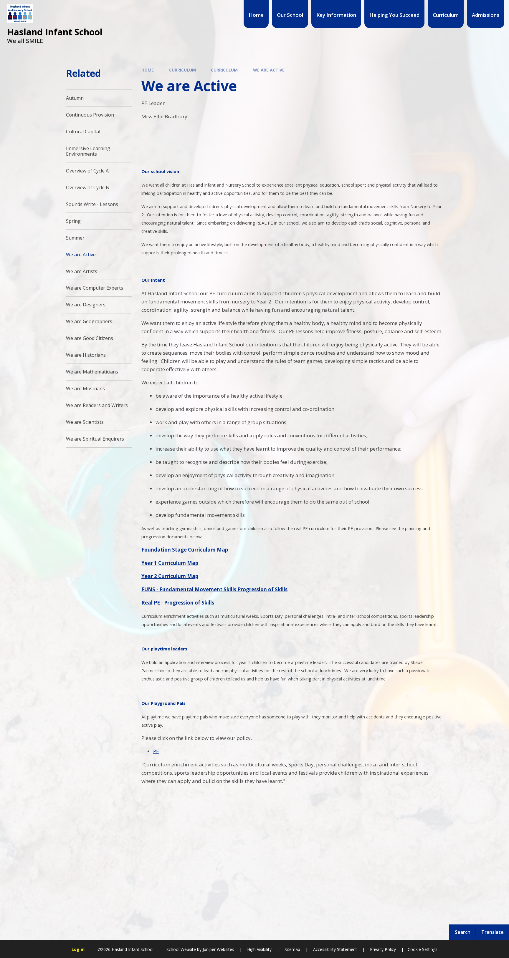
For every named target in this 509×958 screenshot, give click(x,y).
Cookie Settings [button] (422, 949)
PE (156, 751)
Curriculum (182, 70)
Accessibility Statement (335, 949)
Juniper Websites (217, 949)
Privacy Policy (383, 949)
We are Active (269, 70)
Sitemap (292, 949)
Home (147, 70)
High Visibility (259, 949)
